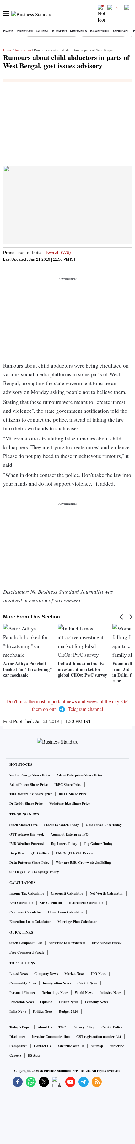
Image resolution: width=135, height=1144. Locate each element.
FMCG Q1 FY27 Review (75, 853)
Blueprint (100, 31)
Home (8, 31)
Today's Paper (20, 1027)
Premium (25, 31)
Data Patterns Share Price (29, 862)
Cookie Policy (111, 1027)
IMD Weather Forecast (26, 844)
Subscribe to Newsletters (67, 943)
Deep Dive (17, 853)
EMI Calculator (21, 903)
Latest (42, 31)
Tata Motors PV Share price (30, 794)
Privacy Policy (84, 1027)
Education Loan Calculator (30, 921)
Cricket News (87, 983)
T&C (62, 1027)
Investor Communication (51, 1036)
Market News (74, 974)
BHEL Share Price (73, 794)
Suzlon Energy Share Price (29, 775)
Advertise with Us (70, 1046)
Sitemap (97, 1046)
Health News (68, 1002)
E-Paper (59, 31)
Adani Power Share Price (28, 784)
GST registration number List (98, 1036)
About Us (45, 1027)
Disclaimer (17, 1036)
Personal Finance (22, 992)
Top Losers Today (64, 844)
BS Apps (34, 1055)
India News (23, 49)
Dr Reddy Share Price (26, 803)
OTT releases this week (26, 834)
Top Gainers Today (98, 844)
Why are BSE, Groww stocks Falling (83, 862)
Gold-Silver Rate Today (104, 825)
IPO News (98, 974)
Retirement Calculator (86, 903)
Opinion (120, 31)
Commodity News (22, 983)
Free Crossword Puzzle (26, 952)
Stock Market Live (23, 825)
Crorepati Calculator (67, 893)
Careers (15, 1055)
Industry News (110, 992)
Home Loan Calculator (65, 912)
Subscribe (117, 1046)
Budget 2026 (68, 1011)
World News (84, 992)
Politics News (42, 1011)
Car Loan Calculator (25, 912)
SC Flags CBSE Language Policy (34, 872)
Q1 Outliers (40, 853)
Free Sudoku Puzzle (107, 943)
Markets (78, 31)
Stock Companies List (25, 943)
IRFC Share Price (67, 784)
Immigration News (57, 983)
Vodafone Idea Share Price (69, 803)
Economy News (96, 1002)
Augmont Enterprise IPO (70, 834)
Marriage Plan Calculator (77, 921)
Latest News (18, 974)
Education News (21, 1002)
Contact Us (42, 1046)
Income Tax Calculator (26, 893)
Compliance (18, 1046)
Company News (46, 974)
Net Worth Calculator (106, 893)
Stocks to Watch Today (61, 825)
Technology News (55, 992)
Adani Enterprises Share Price (79, 775)
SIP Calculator (51, 903)
